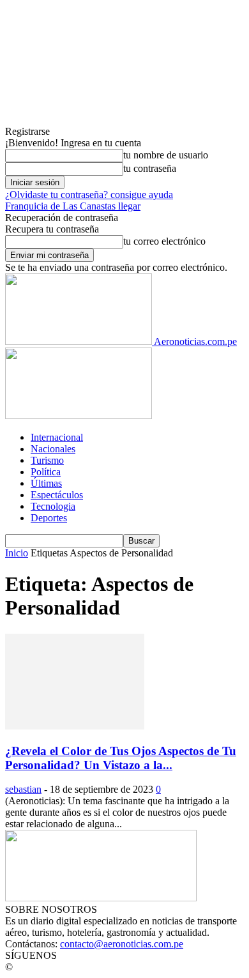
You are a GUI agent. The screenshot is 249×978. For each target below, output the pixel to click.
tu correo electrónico (164, 241)
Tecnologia (53, 506)
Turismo (47, 460)
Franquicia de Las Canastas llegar (72, 206)
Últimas (46, 483)
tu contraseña (149, 168)
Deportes (49, 517)
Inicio (16, 552)
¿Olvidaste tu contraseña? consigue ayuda (89, 194)
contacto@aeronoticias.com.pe (121, 943)
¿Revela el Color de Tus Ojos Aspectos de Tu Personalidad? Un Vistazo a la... (120, 758)
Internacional (57, 437)
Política (46, 471)
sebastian (23, 789)
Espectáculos (57, 494)
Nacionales (53, 448)
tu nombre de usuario (165, 154)
